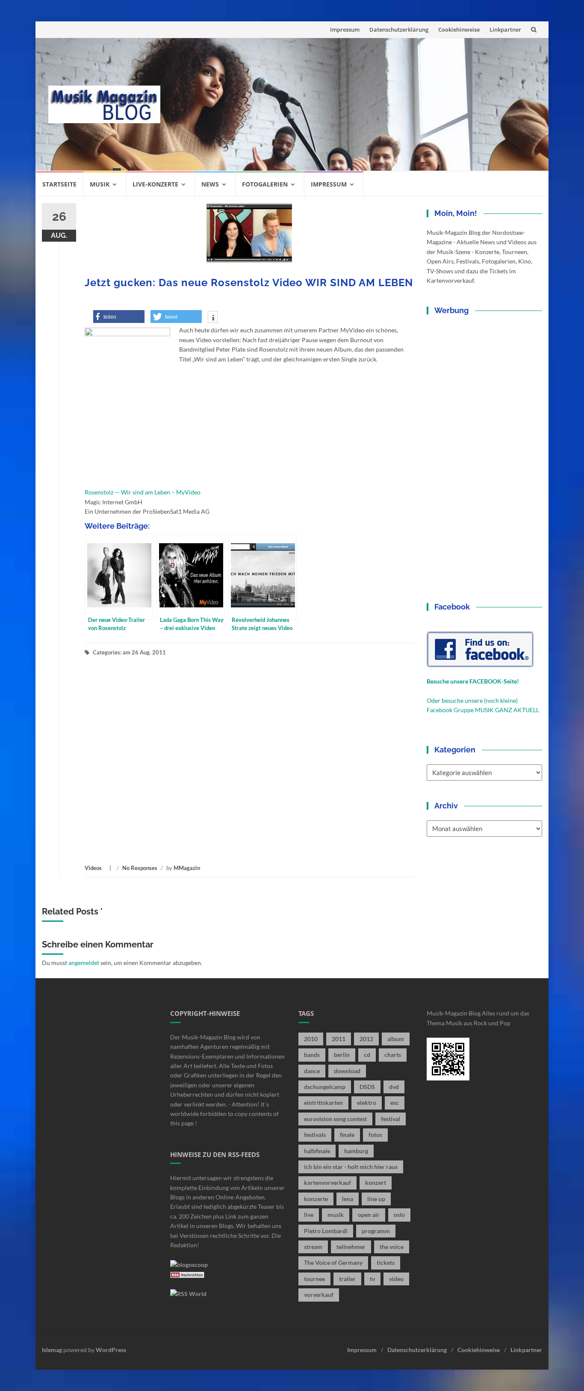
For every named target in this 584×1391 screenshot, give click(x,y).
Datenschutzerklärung (398, 29)
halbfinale (317, 1150)
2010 (311, 1038)
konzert (375, 1182)
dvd (394, 1086)
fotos (375, 1134)
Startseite (59, 184)
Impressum (345, 29)
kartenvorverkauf (327, 1182)
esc (394, 1102)
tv (372, 1278)
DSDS (367, 1086)
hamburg (356, 1150)
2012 (366, 1038)
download (347, 1070)
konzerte (316, 1198)
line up (376, 1198)
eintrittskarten (323, 1102)
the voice (392, 1246)
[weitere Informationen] (212, 317)
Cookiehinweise (459, 29)
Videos (93, 867)
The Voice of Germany (333, 1262)
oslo (399, 1214)
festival (390, 1118)
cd (367, 1054)
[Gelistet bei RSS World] (188, 1293)
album (395, 1038)
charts (392, 1054)
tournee (314, 1278)
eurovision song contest (335, 1118)
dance (312, 1070)
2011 (338, 1038)
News (210, 184)
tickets (386, 1262)
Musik (99, 184)
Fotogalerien (265, 184)
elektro (366, 1102)
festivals (315, 1134)
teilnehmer (351, 1246)
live (308, 1214)
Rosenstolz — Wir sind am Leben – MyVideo (143, 492)
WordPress (111, 1349)
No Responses (139, 867)
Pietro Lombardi (326, 1230)
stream (313, 1246)
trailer (347, 1278)
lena (347, 1198)
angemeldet (83, 962)
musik (335, 1214)
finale (347, 1134)
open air (369, 1214)
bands (312, 1054)
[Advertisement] (354, 104)
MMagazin (187, 867)
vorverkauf (318, 1294)
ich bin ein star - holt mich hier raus (351, 1166)
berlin (342, 1054)
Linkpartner (505, 29)
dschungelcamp (324, 1086)
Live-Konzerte (155, 184)
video (396, 1278)
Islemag (52, 1349)
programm (376, 1230)
